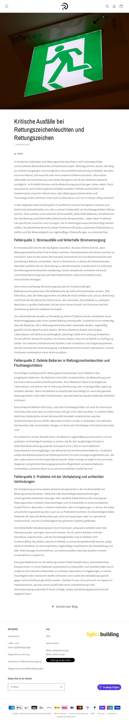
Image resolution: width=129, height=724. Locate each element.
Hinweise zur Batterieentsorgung (24, 661)
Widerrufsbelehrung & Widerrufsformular (57, 652)
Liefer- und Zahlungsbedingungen (19, 645)
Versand (101, 713)
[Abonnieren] (60, 687)
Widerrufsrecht (60, 713)
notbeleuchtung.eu (26, 713)
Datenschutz (52, 643)
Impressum (13, 636)
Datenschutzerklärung (79, 713)
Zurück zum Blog (67, 606)
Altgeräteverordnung (18, 654)
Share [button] (20, 153)
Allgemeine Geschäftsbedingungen (25, 668)
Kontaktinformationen (66, 717)
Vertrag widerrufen (60, 660)
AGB (48, 636)
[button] (6, 6)
